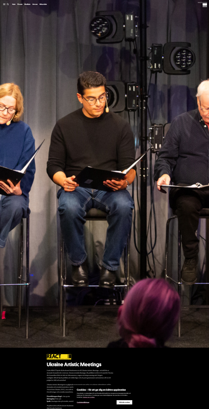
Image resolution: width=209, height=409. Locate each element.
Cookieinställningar (83, 402)
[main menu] (4, 4)
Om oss (35, 4)
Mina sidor (43, 4)
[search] (7, 4)
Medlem (27, 4)
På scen (19, 4)
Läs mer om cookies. (89, 397)
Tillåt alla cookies (124, 402)
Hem (13, 4)
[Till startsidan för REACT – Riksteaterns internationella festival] (59, 357)
